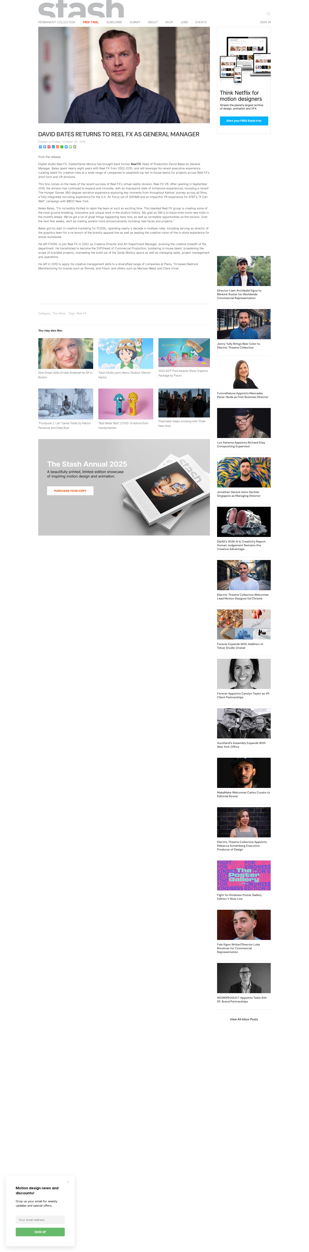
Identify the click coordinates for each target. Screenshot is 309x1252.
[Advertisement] (244, 197)
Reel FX (136, 164)
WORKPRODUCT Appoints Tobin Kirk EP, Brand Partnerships (242, 999)
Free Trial (91, 22)
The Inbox (59, 313)
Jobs (184, 22)
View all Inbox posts (244, 1019)
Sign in (265, 22)
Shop (169, 22)
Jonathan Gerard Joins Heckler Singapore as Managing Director (239, 494)
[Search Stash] (268, 13)
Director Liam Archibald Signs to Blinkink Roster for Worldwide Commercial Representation (239, 294)
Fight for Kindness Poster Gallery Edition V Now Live (239, 897)
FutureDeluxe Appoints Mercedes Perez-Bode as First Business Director (242, 395)
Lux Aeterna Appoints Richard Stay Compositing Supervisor (241, 444)
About (153, 22)
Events (201, 22)
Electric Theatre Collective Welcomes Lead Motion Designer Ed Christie (243, 596)
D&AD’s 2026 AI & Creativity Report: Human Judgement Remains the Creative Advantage (241, 545)
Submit (135, 22)
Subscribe (114, 22)
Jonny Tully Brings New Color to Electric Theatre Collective (238, 345)
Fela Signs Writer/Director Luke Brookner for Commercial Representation (238, 948)
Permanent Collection (56, 22)
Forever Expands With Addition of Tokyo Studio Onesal (240, 646)
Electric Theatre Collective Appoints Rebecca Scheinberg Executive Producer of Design (242, 845)
